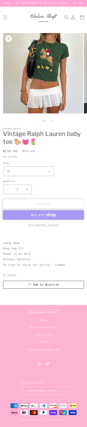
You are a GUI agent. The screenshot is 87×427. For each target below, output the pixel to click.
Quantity (9, 181)
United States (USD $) (41, 390)
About (43, 320)
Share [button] (12, 275)
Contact (43, 341)
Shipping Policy (43, 334)
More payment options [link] (43, 224)
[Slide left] (34, 120)
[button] (5, 17)
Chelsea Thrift (37, 420)
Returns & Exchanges (43, 327)
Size (6, 163)
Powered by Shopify (56, 420)
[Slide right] (52, 120)
